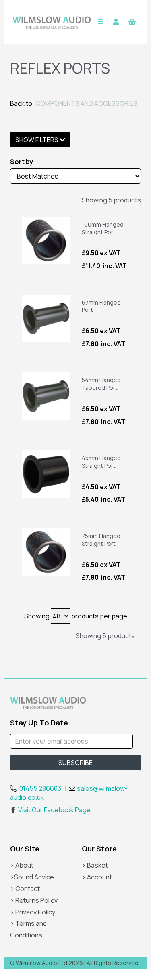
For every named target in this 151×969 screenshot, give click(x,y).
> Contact (25, 888)
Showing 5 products (111, 199)
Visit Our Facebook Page (54, 809)
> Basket (95, 865)
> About (21, 865)
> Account (97, 876)
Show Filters (37, 139)
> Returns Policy (34, 900)
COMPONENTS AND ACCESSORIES (86, 103)
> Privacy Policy (32, 912)
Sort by (21, 161)
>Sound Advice (32, 876)
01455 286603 (40, 788)
